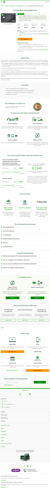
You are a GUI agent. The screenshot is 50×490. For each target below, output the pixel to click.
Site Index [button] (3, 446)
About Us (3, 437)
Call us (5, 401)
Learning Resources (24, 277)
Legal (2, 428)
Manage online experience (6, 443)
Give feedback (7, 407)
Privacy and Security (5, 425)
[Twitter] (19, 466)
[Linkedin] (30, 466)
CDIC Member (3, 434)
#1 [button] (17, 107)
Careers (2, 440)
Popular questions (8, 385)
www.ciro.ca (3, 487)
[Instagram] (24, 466)
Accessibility (3, 431)
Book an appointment (8, 404)
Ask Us (39, 382)
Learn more (3, 480)
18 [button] (34, 90)
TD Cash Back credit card (22, 5)
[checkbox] (8, 24)
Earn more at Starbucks (25, 207)
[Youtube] (27, 466)
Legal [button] (2, 327)
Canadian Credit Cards (9, 5)
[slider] (18, 172)
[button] (28, 18)
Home (2, 5)
